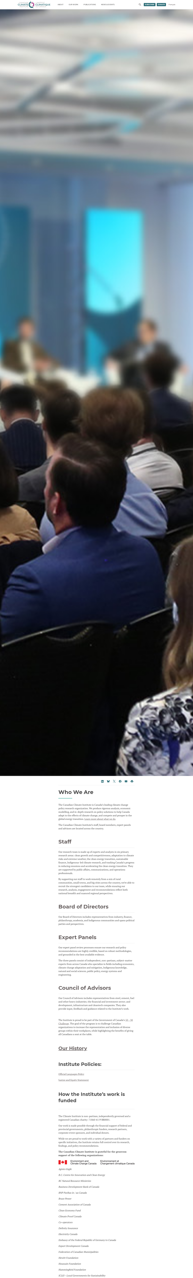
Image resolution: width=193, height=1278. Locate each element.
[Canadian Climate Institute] (34, 5)
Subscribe (149, 5)
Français (172, 5)
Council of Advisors (84, 988)
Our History (72, 1048)
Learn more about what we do (99, 819)
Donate (161, 5)
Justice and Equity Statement (73, 1080)
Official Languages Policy (71, 1074)
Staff (64, 841)
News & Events (107, 5)
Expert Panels (77, 937)
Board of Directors (83, 906)
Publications (90, 5)
